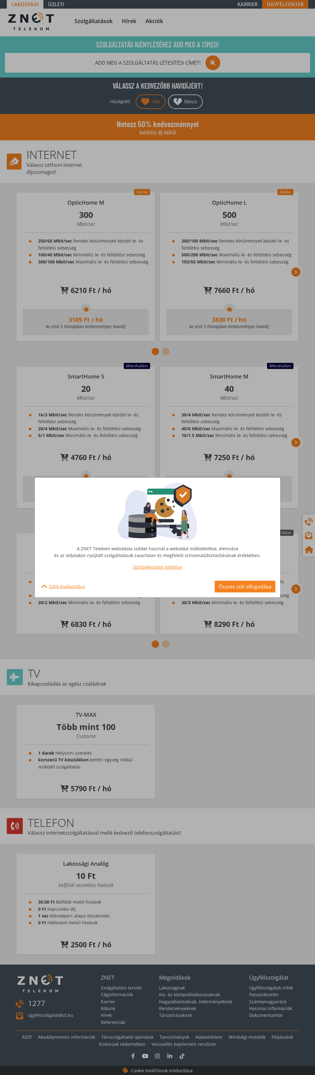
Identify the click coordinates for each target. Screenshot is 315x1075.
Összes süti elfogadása (245, 586)
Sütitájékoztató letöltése (157, 567)
